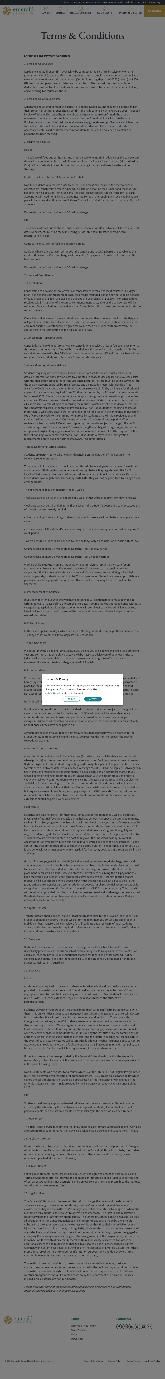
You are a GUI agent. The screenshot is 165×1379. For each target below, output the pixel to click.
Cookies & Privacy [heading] (56, 679)
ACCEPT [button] (93, 699)
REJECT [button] (71, 699)
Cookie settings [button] (57, 693)
